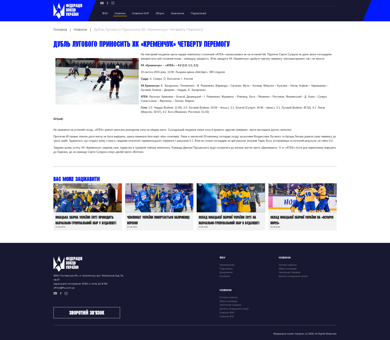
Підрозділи (226, 268)
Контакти (225, 276)
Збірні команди (288, 268)
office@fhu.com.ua (63, 287)
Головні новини (288, 264)
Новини (120, 13)
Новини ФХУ (227, 312)
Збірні (160, 13)
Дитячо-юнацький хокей (293, 276)
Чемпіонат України (289, 272)
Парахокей (198, 13)
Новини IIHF (140, 13)
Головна (60, 30)
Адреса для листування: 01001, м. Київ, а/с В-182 (80, 283)
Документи (226, 272)
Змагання (177, 13)
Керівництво (227, 264)
